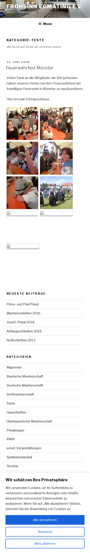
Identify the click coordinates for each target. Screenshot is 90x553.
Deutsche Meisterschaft (25, 385)
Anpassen (45, 531)
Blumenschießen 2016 (23, 313)
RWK (11, 439)
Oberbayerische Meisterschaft (29, 421)
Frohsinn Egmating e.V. (45, 6)
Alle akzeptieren (45, 520)
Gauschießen (16, 412)
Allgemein (14, 367)
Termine (12, 466)
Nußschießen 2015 (21, 340)
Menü (47, 24)
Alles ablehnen (45, 543)
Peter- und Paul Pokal (22, 304)
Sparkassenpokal (19, 457)
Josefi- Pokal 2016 (21, 322)
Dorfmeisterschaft (20, 394)
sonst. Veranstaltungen (24, 448)
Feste (11, 403)
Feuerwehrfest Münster (30, 67)
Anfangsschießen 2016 (24, 331)
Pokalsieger (15, 430)
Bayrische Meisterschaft (25, 376)
